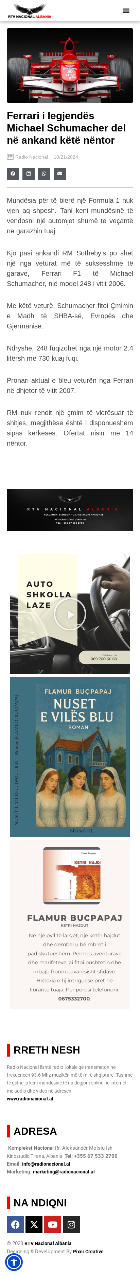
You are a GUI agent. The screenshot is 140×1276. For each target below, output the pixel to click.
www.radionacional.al (30, 1098)
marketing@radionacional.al (64, 1171)
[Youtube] (52, 1224)
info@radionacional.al (46, 1164)
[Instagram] (71, 1224)
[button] (126, 10)
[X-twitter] (33, 1224)
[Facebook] (15, 1224)
